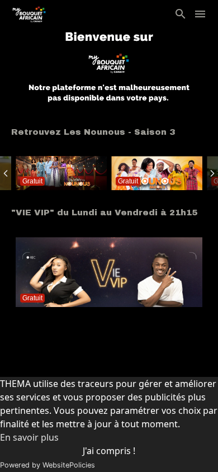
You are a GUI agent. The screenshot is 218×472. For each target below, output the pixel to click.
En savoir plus (29, 437)
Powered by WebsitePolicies (47, 465)
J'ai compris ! (109, 451)
